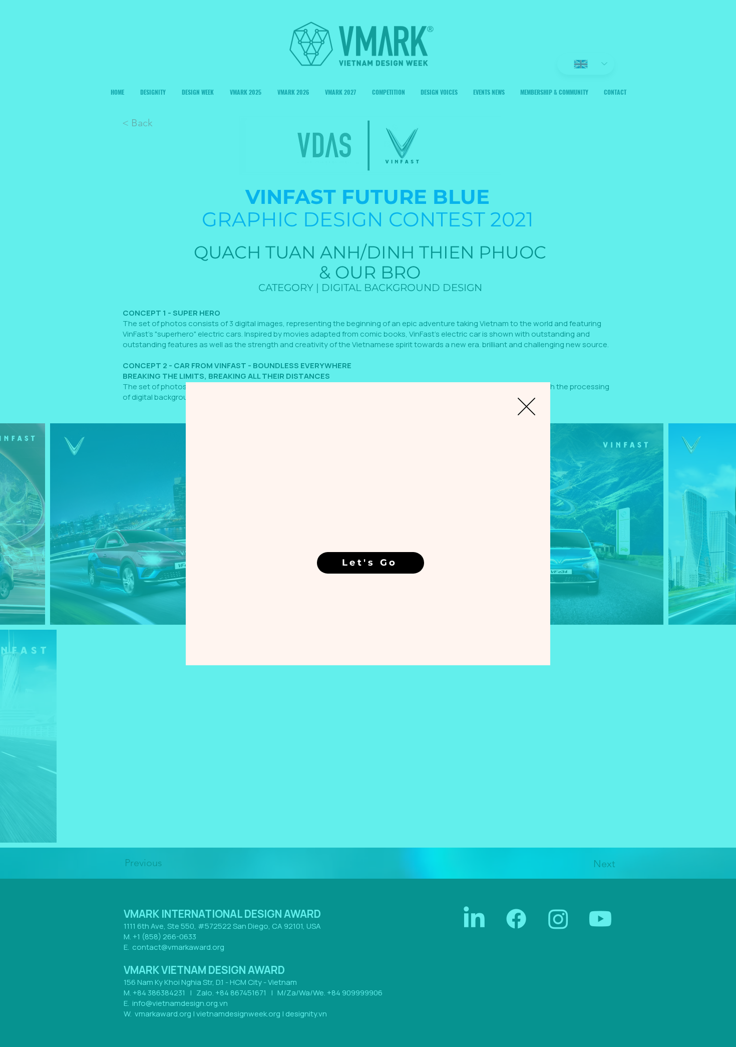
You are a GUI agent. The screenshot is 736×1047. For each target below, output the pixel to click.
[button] (526, 406)
